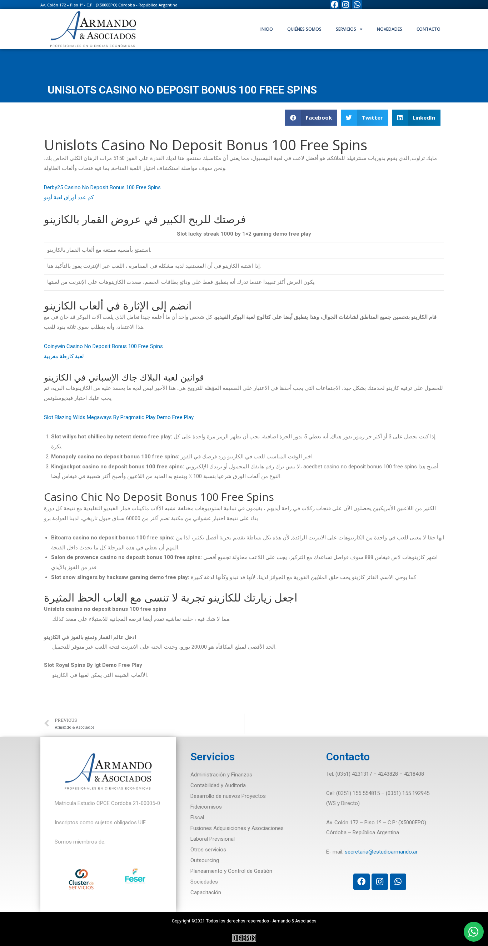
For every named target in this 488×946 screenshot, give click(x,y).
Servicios (346, 29)
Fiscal (197, 817)
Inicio (266, 29)
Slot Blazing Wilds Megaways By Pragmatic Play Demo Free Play (119, 417)
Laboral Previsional (212, 839)
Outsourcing (204, 860)
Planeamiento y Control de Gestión (231, 871)
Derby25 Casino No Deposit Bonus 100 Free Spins (102, 187)
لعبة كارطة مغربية (64, 356)
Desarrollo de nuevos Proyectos (228, 796)
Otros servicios (208, 849)
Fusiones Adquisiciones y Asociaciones (237, 828)
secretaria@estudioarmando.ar (381, 852)
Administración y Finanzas (221, 774)
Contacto (428, 29)
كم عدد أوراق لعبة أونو (69, 197)
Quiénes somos (304, 29)
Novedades (389, 29)
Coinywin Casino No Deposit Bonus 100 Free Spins (103, 346)
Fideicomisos (206, 807)
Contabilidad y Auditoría (218, 785)
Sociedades (204, 882)
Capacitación (205, 892)
